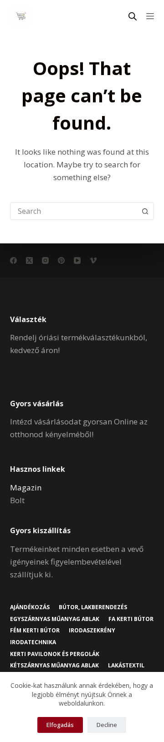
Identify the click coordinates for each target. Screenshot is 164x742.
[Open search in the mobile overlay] (132, 16)
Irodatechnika (33, 642)
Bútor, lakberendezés (93, 607)
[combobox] (74, 211)
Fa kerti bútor (131, 619)
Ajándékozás (30, 607)
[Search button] (145, 211)
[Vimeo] (93, 260)
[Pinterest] (61, 260)
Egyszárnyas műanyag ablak (54, 619)
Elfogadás (60, 725)
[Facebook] (13, 260)
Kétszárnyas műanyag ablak (54, 665)
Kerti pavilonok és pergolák (54, 654)
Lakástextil (126, 665)
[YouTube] (77, 260)
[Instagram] (45, 260)
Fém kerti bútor (35, 630)
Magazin (25, 487)
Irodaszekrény (92, 630)
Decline (107, 725)
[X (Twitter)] (29, 260)
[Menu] (150, 16)
